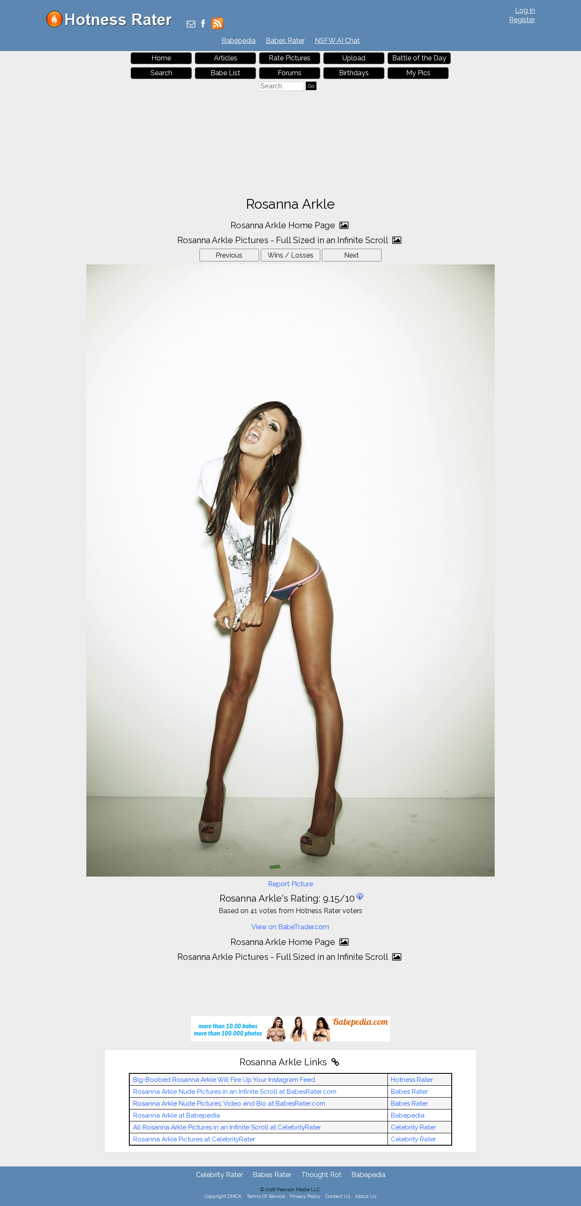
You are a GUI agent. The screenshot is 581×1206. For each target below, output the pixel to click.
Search (161, 73)
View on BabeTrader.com (290, 927)
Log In (525, 10)
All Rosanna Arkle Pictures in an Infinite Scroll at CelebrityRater (227, 1127)
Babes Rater (285, 41)
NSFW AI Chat (337, 41)
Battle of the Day (419, 58)
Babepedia (239, 41)
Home (161, 58)
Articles (225, 58)
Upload (353, 58)
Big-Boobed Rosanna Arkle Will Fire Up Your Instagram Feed (224, 1080)
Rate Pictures (289, 58)
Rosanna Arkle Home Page (284, 225)
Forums (290, 73)
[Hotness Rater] (112, 25)
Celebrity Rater (413, 1127)
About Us (365, 1196)
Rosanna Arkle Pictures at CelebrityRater (194, 1139)
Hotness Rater (412, 1080)
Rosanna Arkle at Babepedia (176, 1115)
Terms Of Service (266, 1196)
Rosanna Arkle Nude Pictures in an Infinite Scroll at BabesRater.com (234, 1091)
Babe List (225, 73)
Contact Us (337, 1196)
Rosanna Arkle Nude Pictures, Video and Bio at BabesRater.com (229, 1103)
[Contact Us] (191, 24)
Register (522, 20)
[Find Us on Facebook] (203, 24)
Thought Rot (321, 1175)
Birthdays (354, 73)
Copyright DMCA (223, 1196)
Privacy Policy (305, 1196)
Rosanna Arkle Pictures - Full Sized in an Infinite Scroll (283, 240)
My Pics (418, 73)
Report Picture (290, 884)
